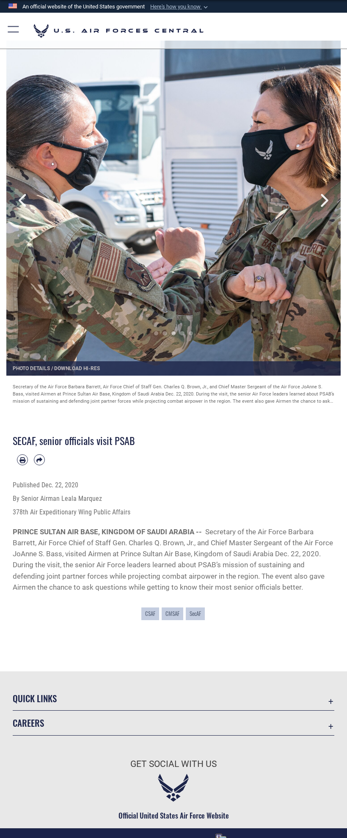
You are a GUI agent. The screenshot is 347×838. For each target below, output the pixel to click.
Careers (28, 722)
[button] (179, 7)
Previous (23, 201)
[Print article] (22, 459)
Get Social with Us (173, 764)
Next (324, 201)
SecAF (195, 613)
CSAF (150, 613)
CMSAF (172, 613)
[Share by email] (39, 459)
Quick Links (35, 698)
